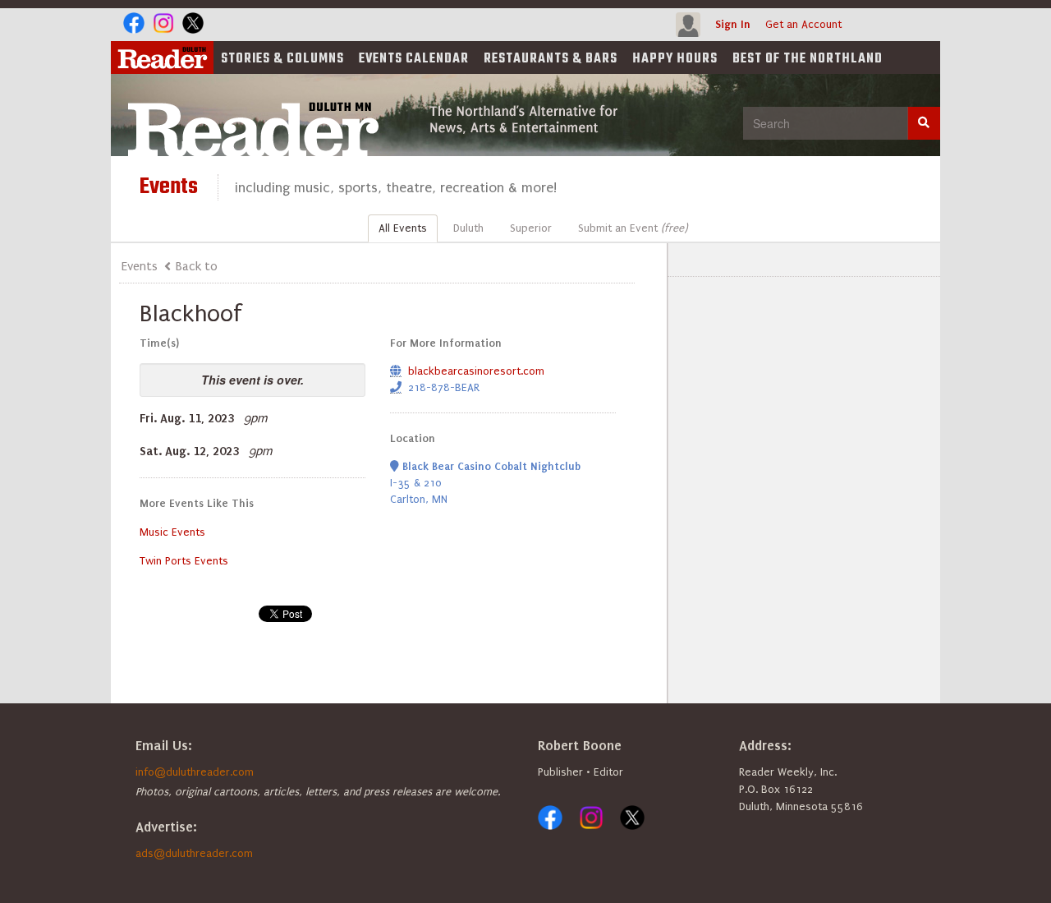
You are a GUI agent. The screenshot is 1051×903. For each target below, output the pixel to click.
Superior (531, 228)
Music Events (172, 532)
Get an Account (803, 24)
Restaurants (550, 59)
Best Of (807, 59)
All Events (403, 228)
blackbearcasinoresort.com (476, 371)
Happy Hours (675, 59)
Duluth (468, 228)
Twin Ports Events (184, 561)
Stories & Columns (282, 59)
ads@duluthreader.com (194, 853)
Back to (197, 266)
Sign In (732, 24)
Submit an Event (632, 228)
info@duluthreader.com (194, 772)
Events (414, 59)
